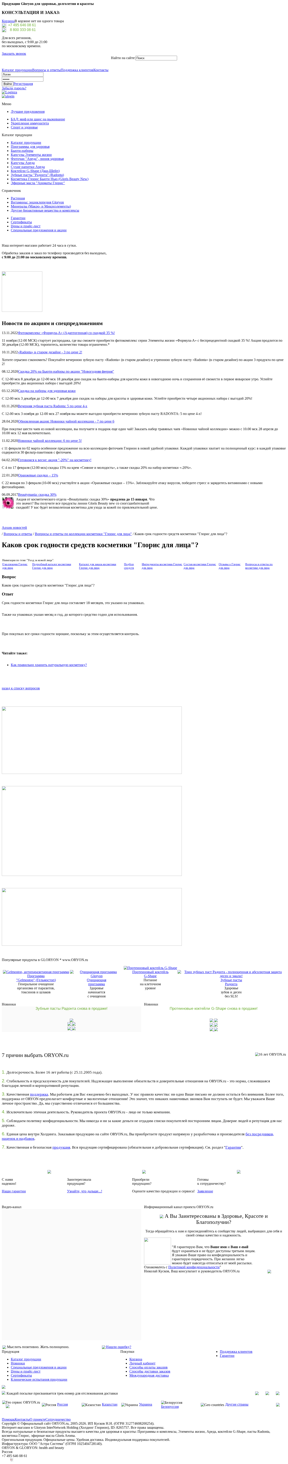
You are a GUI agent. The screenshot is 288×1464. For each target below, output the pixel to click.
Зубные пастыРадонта (231, 982)
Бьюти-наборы (22, 151)
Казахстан (109, 1404)
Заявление (205, 1191)
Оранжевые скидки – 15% (38, 475)
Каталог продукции (17, 70)
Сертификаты (21, 222)
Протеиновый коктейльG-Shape (150, 974)
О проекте (37, 1419)
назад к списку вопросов (21, 688)
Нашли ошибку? (118, 1347)
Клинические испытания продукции (39, 1379)
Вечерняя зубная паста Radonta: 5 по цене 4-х (52, 406)
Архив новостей (14, 527)
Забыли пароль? (14, 88)
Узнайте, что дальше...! (84, 1191)
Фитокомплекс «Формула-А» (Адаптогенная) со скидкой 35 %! (66, 333)
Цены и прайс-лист (25, 226)
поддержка (39, 1094)
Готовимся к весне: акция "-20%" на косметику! (54, 460)
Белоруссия (170, 1407)
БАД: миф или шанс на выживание (38, 119)
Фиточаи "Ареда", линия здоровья (37, 159)
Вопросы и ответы (46, 70)
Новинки (18, 1363)
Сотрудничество (58, 1419)
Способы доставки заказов (149, 1371)
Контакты (100, 70)
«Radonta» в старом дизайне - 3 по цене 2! (50, 352)
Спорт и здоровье (24, 127)
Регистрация (23, 84)
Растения (18, 198)
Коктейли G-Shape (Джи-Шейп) (35, 171)
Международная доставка (149, 1375)
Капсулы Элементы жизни (31, 155)
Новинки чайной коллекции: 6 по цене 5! (50, 441)
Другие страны (236, 1404)
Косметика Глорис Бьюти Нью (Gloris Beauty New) (49, 179)
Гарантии (18, 218)
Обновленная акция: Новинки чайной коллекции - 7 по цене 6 (66, 421)
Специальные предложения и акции (39, 230)
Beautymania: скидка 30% (37, 494)
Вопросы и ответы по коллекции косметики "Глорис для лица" (83, 534)
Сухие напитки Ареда (28, 167)
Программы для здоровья (30, 146)
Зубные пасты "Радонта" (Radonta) (37, 175)
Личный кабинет (142, 1363)
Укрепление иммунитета (30, 123)
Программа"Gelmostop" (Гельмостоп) (36, 978)
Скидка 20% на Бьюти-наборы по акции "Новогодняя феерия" (66, 371)
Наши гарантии (14, 1191)
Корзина (8, 21)
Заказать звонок (14, 53)
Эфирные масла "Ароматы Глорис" (38, 183)
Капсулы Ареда (23, 163)
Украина (145, 1404)
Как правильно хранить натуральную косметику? (49, 665)
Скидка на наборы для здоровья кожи (47, 391)
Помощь (8, 1419)
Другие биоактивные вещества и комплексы (45, 210)
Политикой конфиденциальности (194, 1267)
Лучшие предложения (28, 111)
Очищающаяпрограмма (96, 982)
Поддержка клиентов (77, 70)
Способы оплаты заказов (148, 1367)
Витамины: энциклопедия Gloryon (37, 202)
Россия (62, 1404)
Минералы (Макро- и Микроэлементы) (41, 206)
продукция (61, 1147)
